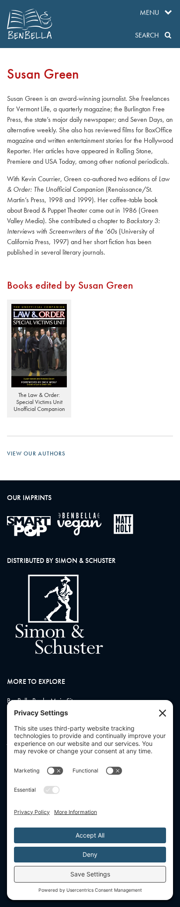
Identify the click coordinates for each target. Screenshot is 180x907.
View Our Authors (36, 453)
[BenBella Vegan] (79, 524)
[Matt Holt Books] (123, 524)
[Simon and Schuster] (55, 651)
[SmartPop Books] (29, 526)
